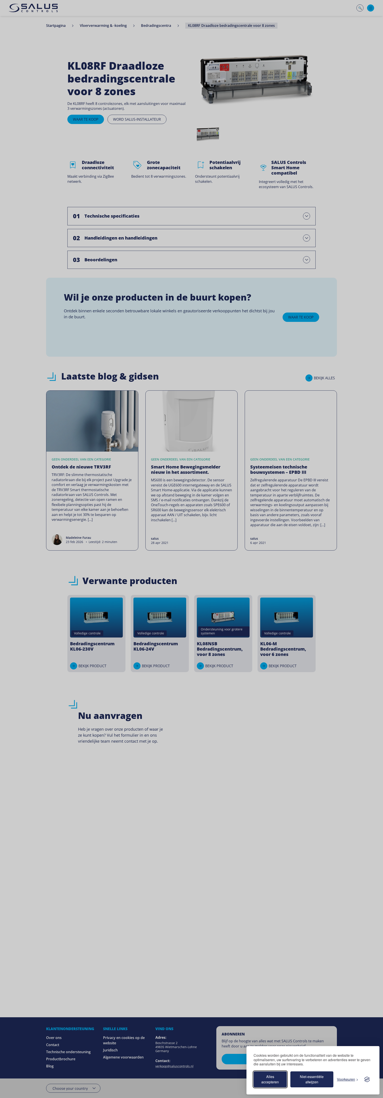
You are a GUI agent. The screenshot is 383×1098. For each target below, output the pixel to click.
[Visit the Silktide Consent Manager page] (367, 1079)
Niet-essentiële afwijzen (312, 1079)
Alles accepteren (270, 1079)
